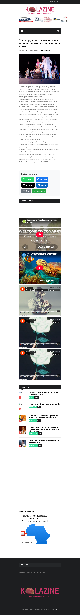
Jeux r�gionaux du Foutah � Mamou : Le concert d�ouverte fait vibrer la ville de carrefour (39, 43)
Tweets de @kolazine (26, 511)
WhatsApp (29, 179)
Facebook (43, 179)
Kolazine (24, 50)
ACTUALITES (33, 434)
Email (27, 191)
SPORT (31, 397)
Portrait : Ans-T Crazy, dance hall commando (44, 404)
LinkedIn (43, 185)
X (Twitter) (29, 185)
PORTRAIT (32, 407)
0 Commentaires (44, 50)
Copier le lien (41, 191)
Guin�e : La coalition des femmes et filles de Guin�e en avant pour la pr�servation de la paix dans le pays (44, 429)
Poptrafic (57, 609)
